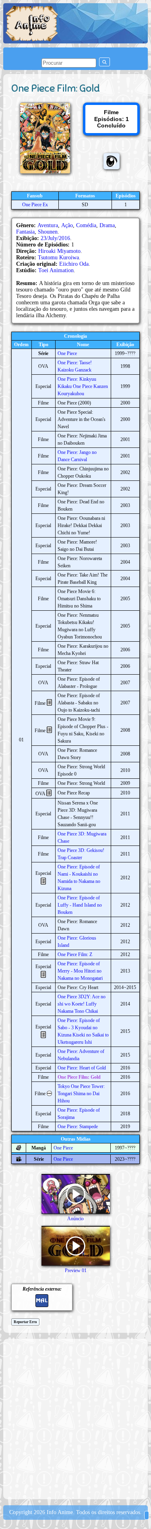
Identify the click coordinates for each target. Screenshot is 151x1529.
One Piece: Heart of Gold (82, 1068)
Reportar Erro (25, 1322)
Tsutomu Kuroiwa (58, 257)
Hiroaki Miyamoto (59, 251)
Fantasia (25, 232)
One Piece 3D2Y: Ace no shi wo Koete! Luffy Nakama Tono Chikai (81, 1004)
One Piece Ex (35, 204)
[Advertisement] (75, 1418)
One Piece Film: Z (75, 954)
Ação (67, 225)
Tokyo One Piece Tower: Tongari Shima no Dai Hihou (81, 1094)
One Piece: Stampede (78, 1126)
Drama (107, 225)
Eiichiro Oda (74, 264)
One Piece (67, 353)
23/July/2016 (55, 238)
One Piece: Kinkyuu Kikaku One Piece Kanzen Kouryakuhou (83, 386)
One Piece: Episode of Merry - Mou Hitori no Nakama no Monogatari (80, 971)
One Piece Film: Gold (79, 1077)
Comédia (86, 225)
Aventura (47, 225)
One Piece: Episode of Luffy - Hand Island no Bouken (80, 905)
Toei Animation (56, 270)
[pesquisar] (104, 61)
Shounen (48, 232)
